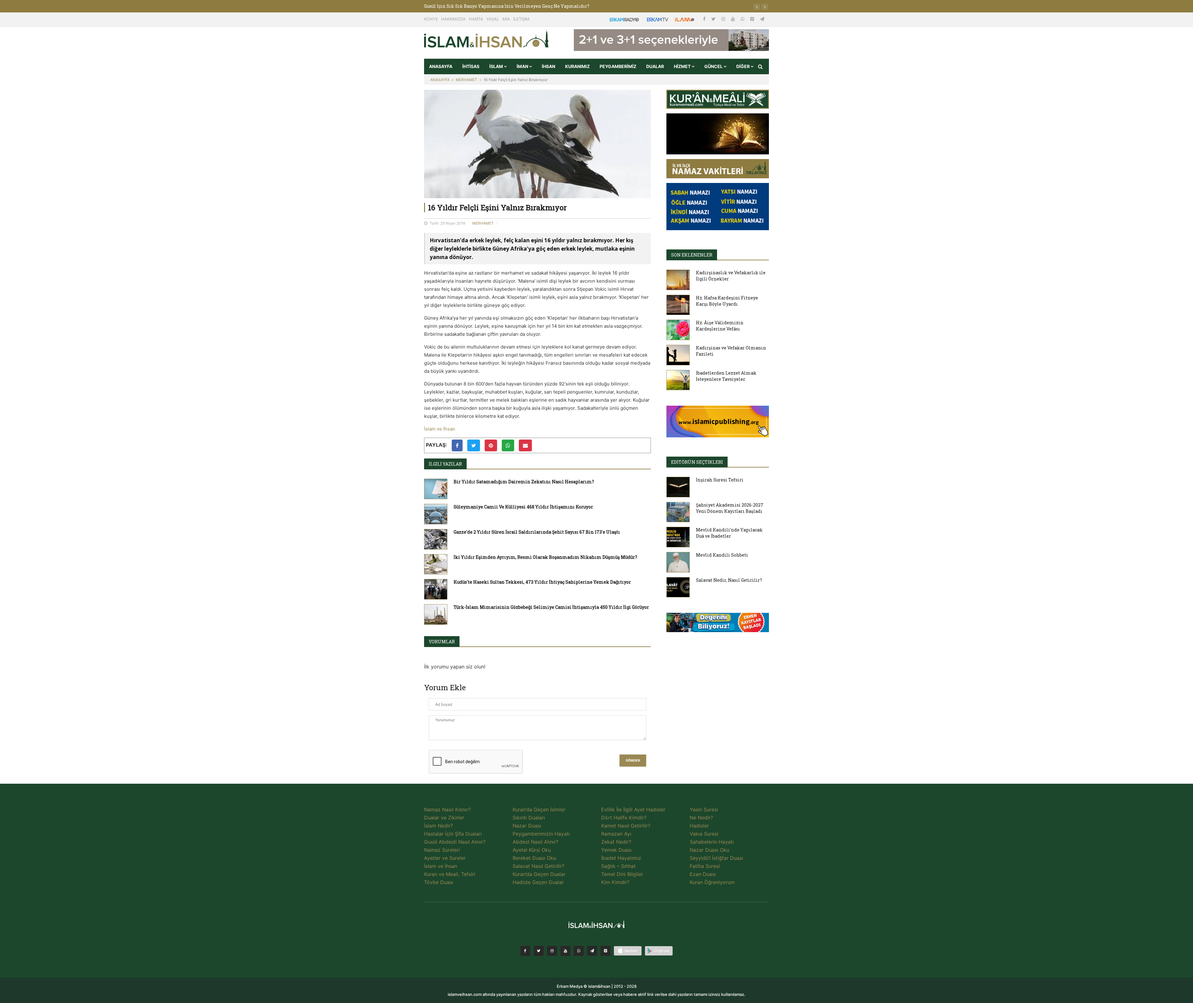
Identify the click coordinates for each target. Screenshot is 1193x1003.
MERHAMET (466, 79)
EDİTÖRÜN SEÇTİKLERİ (697, 462)
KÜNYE (431, 18)
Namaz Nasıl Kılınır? (447, 809)
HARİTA (476, 18)
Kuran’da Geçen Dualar (539, 874)
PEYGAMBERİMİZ (618, 66)
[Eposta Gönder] (525, 445)
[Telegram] (762, 18)
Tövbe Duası (438, 882)
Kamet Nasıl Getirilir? (625, 826)
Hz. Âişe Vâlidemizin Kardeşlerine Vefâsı (719, 326)
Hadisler (699, 826)
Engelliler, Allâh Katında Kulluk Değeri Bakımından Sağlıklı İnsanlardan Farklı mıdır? (522, 6)
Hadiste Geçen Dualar (538, 882)
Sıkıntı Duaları (529, 817)
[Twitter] (714, 18)
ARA (506, 18)
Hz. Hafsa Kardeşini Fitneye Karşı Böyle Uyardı (727, 301)
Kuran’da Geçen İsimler (539, 809)
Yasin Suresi (704, 809)
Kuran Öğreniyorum (712, 882)
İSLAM (496, 66)
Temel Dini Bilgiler (622, 874)
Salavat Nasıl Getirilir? (538, 866)
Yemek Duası (616, 850)
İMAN (523, 66)
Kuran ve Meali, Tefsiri (449, 874)
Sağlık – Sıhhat (618, 866)
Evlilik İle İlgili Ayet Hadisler (633, 809)
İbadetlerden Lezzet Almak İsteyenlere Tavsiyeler (726, 376)
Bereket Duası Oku (534, 858)
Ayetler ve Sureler (445, 858)
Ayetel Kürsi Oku (532, 850)
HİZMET (683, 66)
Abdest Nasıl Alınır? (535, 842)
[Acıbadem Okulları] (717, 624)
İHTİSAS (470, 66)
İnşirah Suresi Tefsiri (719, 480)
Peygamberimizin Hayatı (541, 834)
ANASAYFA (440, 66)
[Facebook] (705, 18)
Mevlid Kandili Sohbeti (722, 555)
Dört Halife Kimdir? (624, 817)
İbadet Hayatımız (621, 858)
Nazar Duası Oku (709, 850)
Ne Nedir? (701, 817)
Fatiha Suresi (705, 866)
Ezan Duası (703, 874)
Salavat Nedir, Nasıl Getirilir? (729, 580)
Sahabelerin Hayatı (712, 842)
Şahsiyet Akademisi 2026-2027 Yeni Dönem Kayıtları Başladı (729, 508)
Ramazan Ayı (616, 834)
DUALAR (655, 66)
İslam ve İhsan (439, 429)
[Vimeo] (592, 951)
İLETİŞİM (521, 18)
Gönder (633, 761)
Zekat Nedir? (616, 842)
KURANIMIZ (577, 66)
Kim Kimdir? (615, 882)
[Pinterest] (752, 18)
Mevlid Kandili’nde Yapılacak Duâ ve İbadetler (729, 533)
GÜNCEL (714, 66)
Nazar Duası (527, 826)
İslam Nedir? (438, 826)
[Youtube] (733, 18)
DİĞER (743, 66)
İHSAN (548, 66)
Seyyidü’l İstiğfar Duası (716, 858)
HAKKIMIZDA (453, 18)
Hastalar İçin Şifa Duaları (453, 834)
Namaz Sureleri (442, 850)
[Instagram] (723, 18)
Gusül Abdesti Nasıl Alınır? (455, 842)
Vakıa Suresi (704, 834)
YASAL (492, 18)
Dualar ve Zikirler (444, 817)
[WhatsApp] (743, 18)
